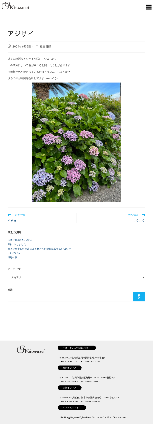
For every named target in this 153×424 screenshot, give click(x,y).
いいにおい (14, 253)
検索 (10, 289)
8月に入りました (17, 244)
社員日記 (45, 46)
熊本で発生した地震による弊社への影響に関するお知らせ (39, 248)
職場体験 (12, 257)
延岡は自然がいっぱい (20, 240)
